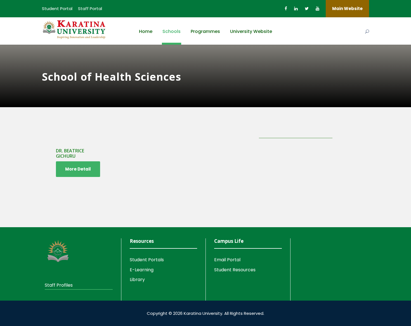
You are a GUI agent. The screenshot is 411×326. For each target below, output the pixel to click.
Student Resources (235, 270)
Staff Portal (90, 8)
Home (145, 31)
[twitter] (307, 8)
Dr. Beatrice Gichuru (70, 153)
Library (137, 279)
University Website (251, 31)
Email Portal (227, 260)
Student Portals (147, 260)
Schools (171, 31)
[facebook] (286, 8)
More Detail (78, 169)
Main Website (347, 8)
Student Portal (57, 8)
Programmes (205, 31)
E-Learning (141, 270)
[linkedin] (296, 8)
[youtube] (317, 8)
